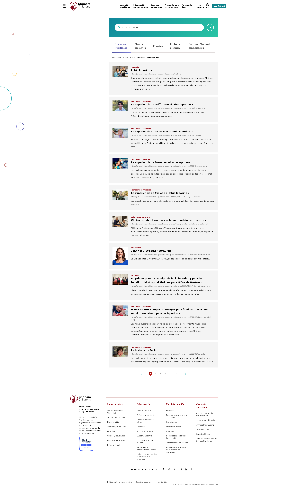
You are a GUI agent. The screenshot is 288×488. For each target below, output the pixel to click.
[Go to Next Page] (184, 374)
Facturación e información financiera (146, 448)
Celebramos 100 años (116, 417)
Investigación (172, 422)
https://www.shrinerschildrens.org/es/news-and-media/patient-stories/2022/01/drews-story (169, 166)
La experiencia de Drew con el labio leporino (160, 162)
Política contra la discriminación (119, 482)
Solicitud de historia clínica (145, 421)
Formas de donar (173, 427)
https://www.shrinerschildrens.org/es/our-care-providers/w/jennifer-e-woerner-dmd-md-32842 (171, 255)
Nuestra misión (113, 422)
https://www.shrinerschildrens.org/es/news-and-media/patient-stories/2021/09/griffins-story (169, 108)
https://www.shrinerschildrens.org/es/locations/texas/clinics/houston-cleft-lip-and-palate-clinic (170, 224)
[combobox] (159, 27)
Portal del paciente (145, 431)
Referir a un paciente (146, 415)
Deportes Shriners (203, 434)
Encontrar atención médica (145, 441)
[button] (200, 6)
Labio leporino (140, 70)
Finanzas (170, 431)
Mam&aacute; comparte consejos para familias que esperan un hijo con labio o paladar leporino (170, 311)
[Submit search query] (210, 27)
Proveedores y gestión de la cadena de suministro (176, 449)
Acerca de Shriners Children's (115, 412)
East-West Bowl (202, 429)
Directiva (111, 431)
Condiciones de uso (143, 482)
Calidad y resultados (116, 436)
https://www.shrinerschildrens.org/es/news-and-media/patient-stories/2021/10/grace (166, 135)
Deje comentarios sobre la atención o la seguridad (147, 456)
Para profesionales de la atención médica (176, 416)
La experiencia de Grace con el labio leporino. (161, 131)
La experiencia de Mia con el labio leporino (159, 193)
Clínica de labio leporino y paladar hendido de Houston (167, 220)
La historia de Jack (143, 350)
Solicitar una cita (144, 411)
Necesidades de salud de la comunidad (177, 437)
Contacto (141, 427)
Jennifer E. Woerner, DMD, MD (151, 250)
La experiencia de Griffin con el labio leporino (161, 104)
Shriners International (205, 425)
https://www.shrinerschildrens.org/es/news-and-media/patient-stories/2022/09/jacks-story (169, 354)
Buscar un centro (144, 436)
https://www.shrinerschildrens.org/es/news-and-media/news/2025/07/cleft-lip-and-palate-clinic (171, 286)
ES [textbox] (207, 8)
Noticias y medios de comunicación (204, 414)
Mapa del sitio (161, 482)
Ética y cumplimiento (116, 440)
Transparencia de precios (177, 443)
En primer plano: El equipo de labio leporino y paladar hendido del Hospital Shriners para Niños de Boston (166, 280)
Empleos (170, 411)
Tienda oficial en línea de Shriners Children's (206, 440)
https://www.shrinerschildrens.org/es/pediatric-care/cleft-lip (156, 74)
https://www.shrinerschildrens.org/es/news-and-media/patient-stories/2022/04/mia (166, 197)
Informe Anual (113, 445)
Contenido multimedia (205, 420)
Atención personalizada (117, 427)
